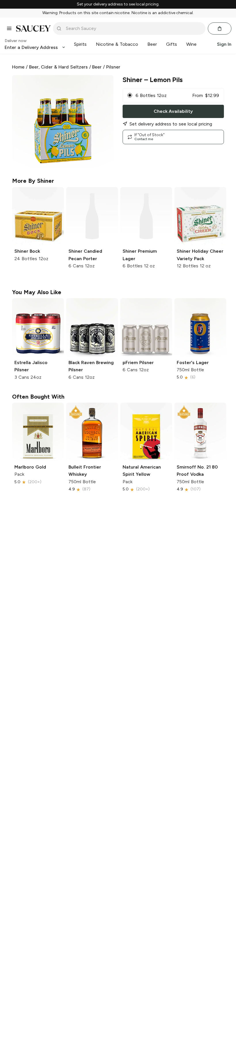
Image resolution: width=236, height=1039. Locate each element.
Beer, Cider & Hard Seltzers (58, 67)
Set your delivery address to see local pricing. (118, 4)
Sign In (224, 44)
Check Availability (173, 111)
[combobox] (133, 28)
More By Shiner (33, 180)
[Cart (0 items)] (219, 28)
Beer (97, 67)
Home (18, 67)
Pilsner (113, 67)
